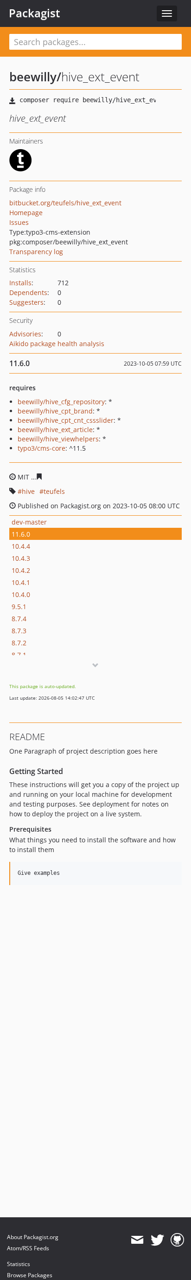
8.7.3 (19, 630)
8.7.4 (19, 618)
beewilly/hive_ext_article (55, 429)
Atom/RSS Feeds (28, 1248)
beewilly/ (35, 76)
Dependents (28, 292)
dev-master (29, 522)
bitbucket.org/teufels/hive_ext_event (65, 202)
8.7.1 (19, 654)
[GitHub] (177, 1240)
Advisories (25, 333)
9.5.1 (19, 606)
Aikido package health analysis (56, 343)
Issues (19, 222)
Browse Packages (29, 1275)
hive (28, 491)
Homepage (26, 212)
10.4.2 (21, 570)
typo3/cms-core (41, 448)
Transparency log (36, 251)
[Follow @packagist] (157, 1240)
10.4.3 (21, 558)
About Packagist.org (32, 1237)
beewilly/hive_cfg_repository (61, 401)
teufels (54, 491)
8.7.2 (19, 642)
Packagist (34, 13)
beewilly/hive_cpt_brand (55, 411)
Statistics (18, 1264)
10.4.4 (21, 546)
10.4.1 (21, 582)
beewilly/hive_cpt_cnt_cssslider (66, 420)
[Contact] (137, 1240)
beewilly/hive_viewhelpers (58, 438)
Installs (20, 282)
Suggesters (26, 302)
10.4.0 (21, 594)
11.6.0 (21, 534)
